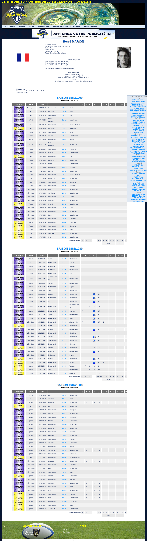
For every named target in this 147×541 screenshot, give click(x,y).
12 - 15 (64, 200)
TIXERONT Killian (138, 141)
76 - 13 (64, 132)
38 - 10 (64, 494)
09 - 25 (64, 237)
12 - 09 (64, 468)
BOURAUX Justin (138, 167)
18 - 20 (64, 373)
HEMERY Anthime (138, 122)
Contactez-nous (31, 532)
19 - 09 (64, 406)
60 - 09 (64, 208)
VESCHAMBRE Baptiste (138, 124)
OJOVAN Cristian (138, 100)
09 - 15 (64, 136)
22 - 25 (64, 189)
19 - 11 (64, 435)
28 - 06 (64, 219)
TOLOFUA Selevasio (138, 136)
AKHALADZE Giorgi (138, 103)
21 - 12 (64, 120)
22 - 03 (64, 410)
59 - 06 (64, 322)
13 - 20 (64, 153)
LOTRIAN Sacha (138, 108)
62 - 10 (64, 344)
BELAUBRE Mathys (138, 179)
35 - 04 (64, 465)
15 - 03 (64, 457)
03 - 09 (64, 111)
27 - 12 (64, 301)
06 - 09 (64, 283)
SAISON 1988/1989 (69, 248)
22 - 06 (64, 505)
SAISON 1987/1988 (69, 384)
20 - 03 (64, 222)
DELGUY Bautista (138, 189)
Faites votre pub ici (31, 534)
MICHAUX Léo (138, 125)
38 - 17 (64, 144)
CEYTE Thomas (138, 131)
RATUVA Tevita (138, 120)
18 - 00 (64, 290)
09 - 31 (64, 329)
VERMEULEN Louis (138, 153)
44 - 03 (64, 362)
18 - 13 (64, 476)
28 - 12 (64, 197)
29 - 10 (64, 175)
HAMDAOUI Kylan (138, 186)
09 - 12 (64, 483)
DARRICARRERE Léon (138, 180)
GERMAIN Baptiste (138, 156)
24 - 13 (64, 395)
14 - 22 (64, 509)
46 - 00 (64, 287)
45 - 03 (64, 472)
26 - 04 (64, 446)
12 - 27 (64, 370)
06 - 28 (64, 270)
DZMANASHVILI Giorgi (138, 110)
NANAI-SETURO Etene (138, 199)
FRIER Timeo (138, 168)
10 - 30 (64, 193)
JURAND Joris (138, 191)
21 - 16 (64, 149)
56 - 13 (64, 182)
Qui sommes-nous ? (31, 530)
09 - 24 (64, 278)
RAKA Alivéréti (138, 184)
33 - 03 (64, 230)
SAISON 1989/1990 (69, 97)
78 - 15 (64, 306)
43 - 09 (64, 294)
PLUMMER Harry (138, 165)
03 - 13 (64, 215)
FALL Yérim (138, 187)
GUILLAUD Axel (138, 201)
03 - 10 (64, 450)
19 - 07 (64, 337)
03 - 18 (64, 315)
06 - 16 (64, 164)
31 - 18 (64, 125)
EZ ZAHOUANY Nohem (138, 107)
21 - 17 (64, 262)
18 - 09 (64, 160)
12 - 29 (64, 490)
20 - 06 (64, 348)
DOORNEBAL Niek (138, 158)
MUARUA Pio (138, 144)
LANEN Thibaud (138, 129)
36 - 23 (64, 171)
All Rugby (66, 530)
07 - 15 (64, 128)
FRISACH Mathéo (138, 105)
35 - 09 (64, 211)
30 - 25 (64, 340)
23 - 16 (64, 359)
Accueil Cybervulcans (5, 26)
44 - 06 (64, 186)
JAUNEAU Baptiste (138, 162)
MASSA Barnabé (138, 115)
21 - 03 (64, 298)
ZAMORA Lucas (138, 160)
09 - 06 (64, 273)
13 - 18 (64, 498)
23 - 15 (64, 178)
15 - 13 (64, 421)
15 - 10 (64, 233)
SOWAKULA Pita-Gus (138, 137)
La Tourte (66, 532)
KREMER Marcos (138, 127)
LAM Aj (138, 175)
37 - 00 (64, 501)
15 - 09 (64, 311)
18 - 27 (64, 266)
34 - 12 (64, 115)
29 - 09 (64, 259)
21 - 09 (64, 326)
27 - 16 (64, 366)
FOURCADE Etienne (138, 117)
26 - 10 (64, 167)
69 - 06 (64, 226)
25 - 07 (64, 487)
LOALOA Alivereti (138, 174)
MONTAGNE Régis (138, 101)
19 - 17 (64, 454)
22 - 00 (64, 424)
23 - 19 (64, 156)
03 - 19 (64, 351)
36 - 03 (64, 333)
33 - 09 (64, 439)
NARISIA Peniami (138, 113)
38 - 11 (64, 139)
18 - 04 (64, 417)
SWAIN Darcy (138, 132)
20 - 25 (64, 204)
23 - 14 (64, 108)
